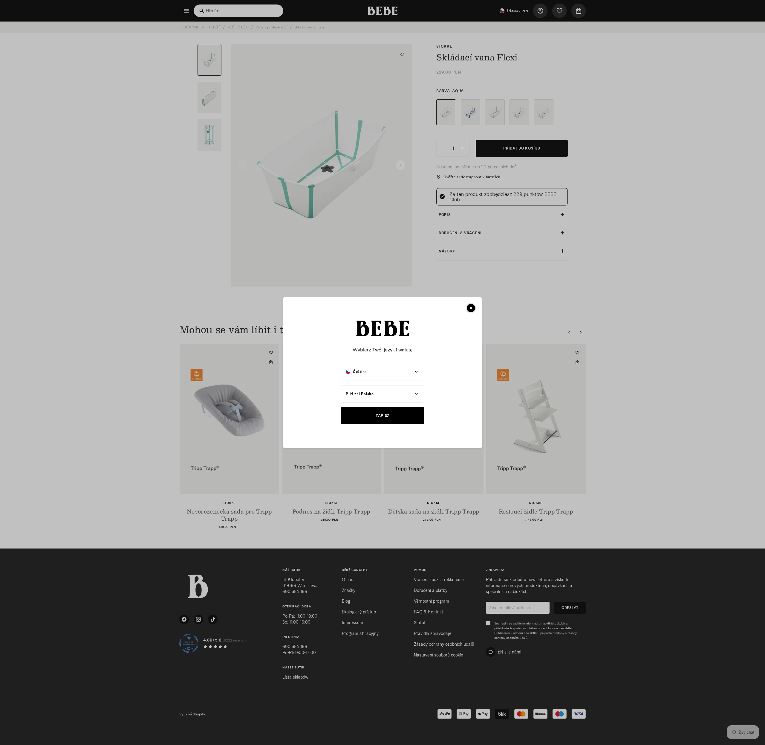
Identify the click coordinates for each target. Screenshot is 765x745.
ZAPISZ (382, 415)
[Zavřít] (471, 308)
